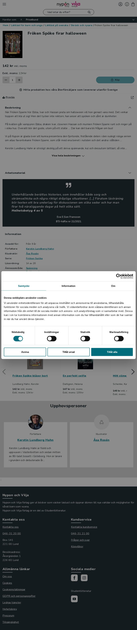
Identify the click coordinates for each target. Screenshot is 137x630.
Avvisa (25, 352)
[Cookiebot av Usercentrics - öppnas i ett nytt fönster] (118, 276)
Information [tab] (68, 285)
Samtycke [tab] (24, 285)
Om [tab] (113, 285)
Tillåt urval (68, 352)
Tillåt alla (112, 352)
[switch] (51, 338)
